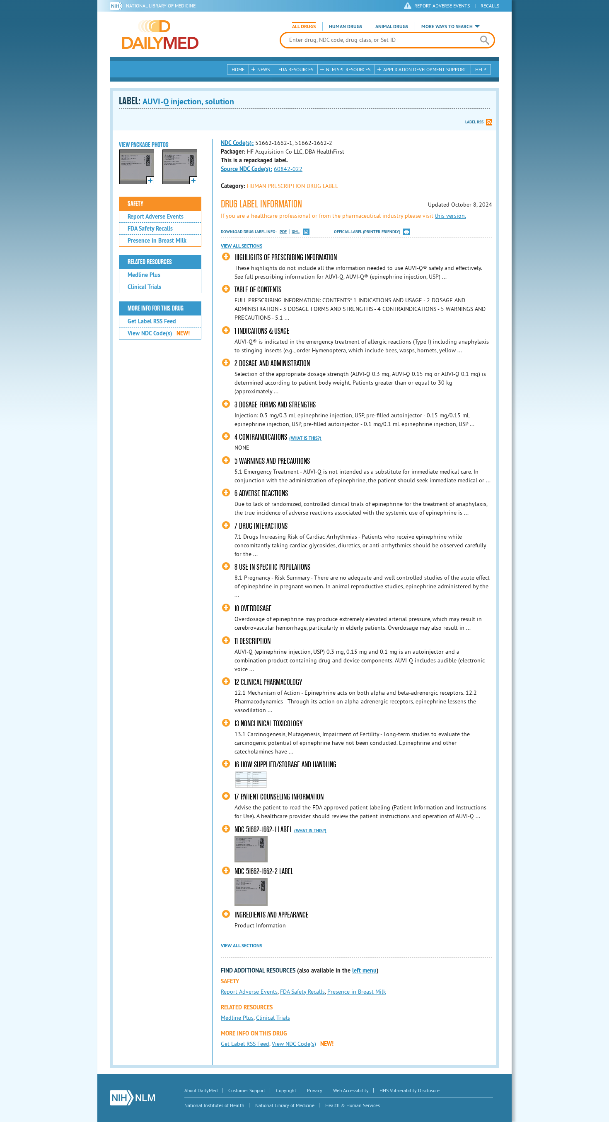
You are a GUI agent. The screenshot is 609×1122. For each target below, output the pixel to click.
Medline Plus (144, 275)
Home (238, 69)
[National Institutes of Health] (118, 5)
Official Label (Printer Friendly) (367, 231)
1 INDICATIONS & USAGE (262, 331)
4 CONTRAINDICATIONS (260, 437)
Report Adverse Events (156, 216)
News (263, 69)
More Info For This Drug (156, 308)
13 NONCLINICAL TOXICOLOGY (268, 723)
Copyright (286, 1090)
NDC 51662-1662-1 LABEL (263, 829)
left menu (364, 970)
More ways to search (447, 26)
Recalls (490, 5)
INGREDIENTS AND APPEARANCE (271, 915)
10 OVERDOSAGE (253, 608)
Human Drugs (345, 26)
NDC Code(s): (237, 143)
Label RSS (474, 122)
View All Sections (241, 246)
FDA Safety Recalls (150, 228)
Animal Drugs (391, 26)
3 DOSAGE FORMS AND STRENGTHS (275, 404)
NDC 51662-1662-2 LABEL (263, 871)
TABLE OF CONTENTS (257, 289)
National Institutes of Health (214, 1105)
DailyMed (160, 34)
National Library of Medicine (161, 5)
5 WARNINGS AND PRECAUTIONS (272, 461)
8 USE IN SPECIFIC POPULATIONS (272, 567)
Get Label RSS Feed (152, 321)
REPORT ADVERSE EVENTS (442, 5)
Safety (135, 204)
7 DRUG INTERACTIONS (261, 526)
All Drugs (304, 26)
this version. (450, 215)
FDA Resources (295, 69)
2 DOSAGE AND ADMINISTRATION (272, 363)
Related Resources (150, 262)
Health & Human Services (352, 1105)
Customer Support (246, 1090)
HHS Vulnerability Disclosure (409, 1090)
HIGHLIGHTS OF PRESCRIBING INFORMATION (285, 257)
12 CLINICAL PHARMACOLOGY (268, 682)
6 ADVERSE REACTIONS (261, 493)
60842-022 (288, 169)
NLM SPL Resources (348, 69)
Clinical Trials (144, 287)
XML (296, 231)
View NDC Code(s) (159, 333)
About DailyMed (201, 1090)
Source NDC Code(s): (246, 169)
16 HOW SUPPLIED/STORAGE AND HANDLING (285, 764)
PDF (283, 231)
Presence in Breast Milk (157, 240)
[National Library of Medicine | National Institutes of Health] (132, 1097)
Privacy (314, 1090)
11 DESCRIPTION (252, 641)
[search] (484, 40)
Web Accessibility (351, 1090)
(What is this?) (305, 438)
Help (480, 69)
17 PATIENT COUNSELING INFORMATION (279, 797)
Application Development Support (424, 69)
